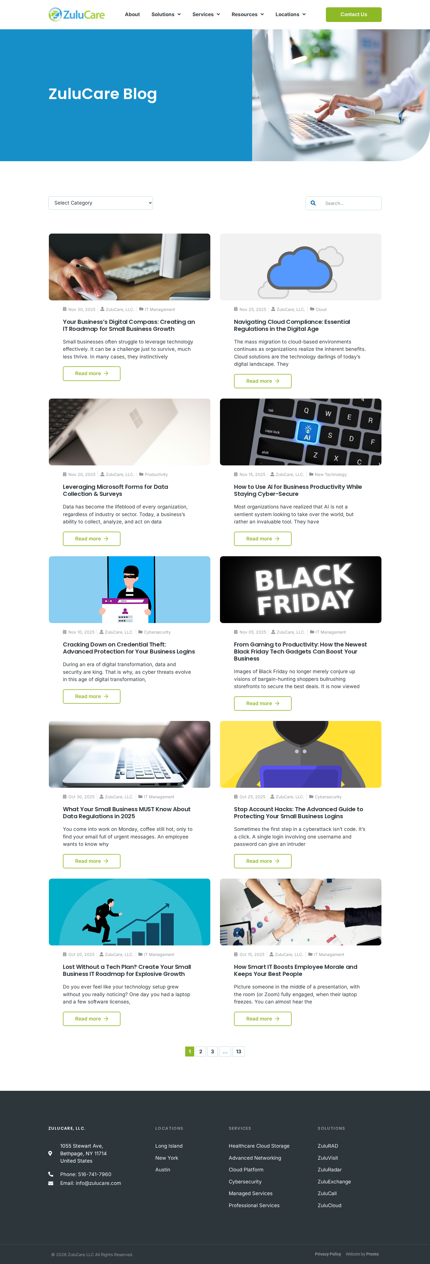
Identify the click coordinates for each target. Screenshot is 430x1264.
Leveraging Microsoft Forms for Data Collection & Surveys (115, 490)
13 (240, 1050)
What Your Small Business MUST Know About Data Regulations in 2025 (127, 812)
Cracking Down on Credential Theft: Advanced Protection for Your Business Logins (129, 648)
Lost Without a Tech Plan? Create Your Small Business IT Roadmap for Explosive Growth (127, 970)
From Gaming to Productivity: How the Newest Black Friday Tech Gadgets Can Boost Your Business (300, 651)
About (132, 14)
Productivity (156, 474)
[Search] (313, 203)
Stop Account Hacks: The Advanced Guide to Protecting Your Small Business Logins (298, 812)
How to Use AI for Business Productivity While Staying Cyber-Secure (298, 490)
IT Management (160, 309)
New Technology (331, 474)
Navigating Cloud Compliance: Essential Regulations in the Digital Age (292, 325)
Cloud (321, 309)
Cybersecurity (157, 632)
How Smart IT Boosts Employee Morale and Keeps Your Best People (295, 970)
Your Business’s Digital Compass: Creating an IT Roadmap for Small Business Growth (129, 325)
